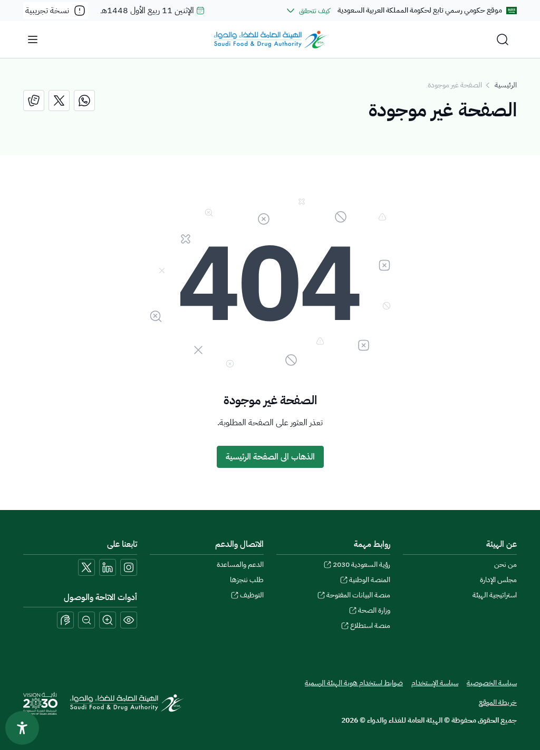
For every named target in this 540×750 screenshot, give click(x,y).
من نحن (505, 564)
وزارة (374, 610)
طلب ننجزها (247, 579)
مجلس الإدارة (498, 579)
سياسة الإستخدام (434, 682)
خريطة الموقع (498, 702)
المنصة (369, 579)
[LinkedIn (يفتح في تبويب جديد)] (107, 567)
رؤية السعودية (361, 564)
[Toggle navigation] (32, 39)
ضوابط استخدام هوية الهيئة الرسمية (354, 682)
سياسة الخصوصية (492, 682)
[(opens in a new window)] (84, 100)
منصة (370, 625)
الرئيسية (506, 85)
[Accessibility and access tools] (65, 620)
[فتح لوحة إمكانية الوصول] (22, 728)
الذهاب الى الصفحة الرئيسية (270, 457)
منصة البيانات (358, 595)
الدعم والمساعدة (240, 564)
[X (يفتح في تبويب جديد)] (86, 567)
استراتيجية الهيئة (494, 595)
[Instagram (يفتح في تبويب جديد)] (128, 567)
